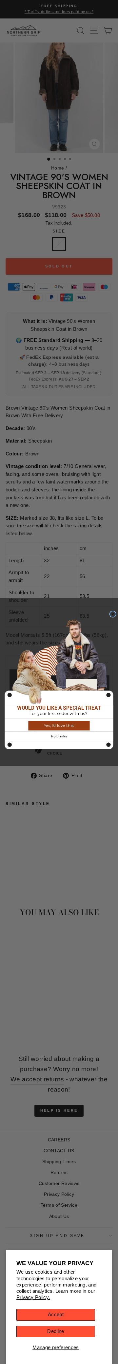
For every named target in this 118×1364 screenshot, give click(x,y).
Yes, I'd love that (59, 725)
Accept (56, 1314)
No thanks (59, 736)
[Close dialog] (113, 614)
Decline (55, 1331)
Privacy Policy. (33, 1297)
